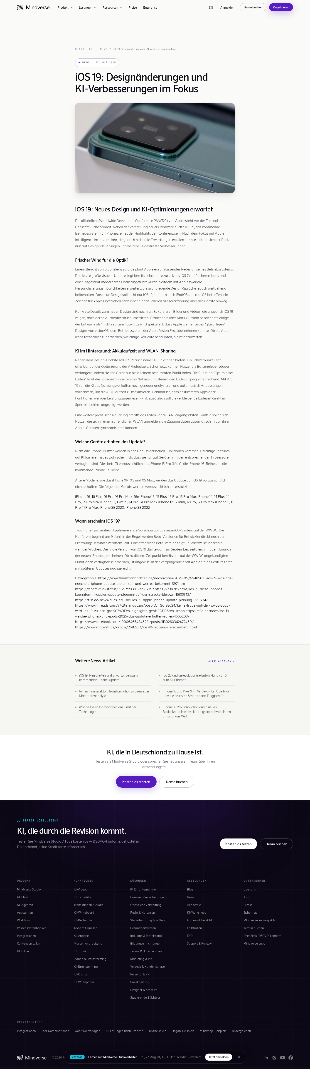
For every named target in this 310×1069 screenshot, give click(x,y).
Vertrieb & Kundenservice (147, 966)
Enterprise (150, 7)
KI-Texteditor (83, 897)
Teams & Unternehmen (146, 951)
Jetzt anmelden (219, 1057)
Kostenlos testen (238, 844)
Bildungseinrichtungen (145, 943)
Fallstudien (194, 928)
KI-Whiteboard (84, 912)
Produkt (63, 7)
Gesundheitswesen (143, 928)
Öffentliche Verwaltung (146, 905)
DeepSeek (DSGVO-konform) (263, 936)
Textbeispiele (157, 1031)
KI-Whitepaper (84, 982)
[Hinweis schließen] (239, 1057)
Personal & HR (140, 974)
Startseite (84, 49)
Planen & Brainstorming (90, 959)
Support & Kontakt (199, 943)
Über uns (250, 889)
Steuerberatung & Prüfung (148, 920)
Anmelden (227, 7)
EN (211, 7)
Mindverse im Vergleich (259, 920)
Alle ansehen (221, 661)
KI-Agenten (25, 905)
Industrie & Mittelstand (146, 936)
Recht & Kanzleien (142, 912)
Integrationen (26, 936)
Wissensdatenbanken (32, 928)
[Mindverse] (33, 7)
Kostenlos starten (136, 781)
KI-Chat (22, 897)
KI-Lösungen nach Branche (124, 1031)
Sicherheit (250, 912)
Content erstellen (28, 943)
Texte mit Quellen (85, 928)
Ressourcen (110, 7)
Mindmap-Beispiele (213, 1031)
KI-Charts (80, 974)
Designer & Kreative (143, 990)
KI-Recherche (83, 920)
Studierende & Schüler (145, 997)
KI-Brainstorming (86, 966)
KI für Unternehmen (143, 889)
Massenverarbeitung (88, 943)
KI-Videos (80, 889)
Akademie (194, 905)
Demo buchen (253, 7)
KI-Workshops (196, 912)
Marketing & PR (141, 959)
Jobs (247, 897)
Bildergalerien (241, 1031)
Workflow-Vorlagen (87, 1031)
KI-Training (81, 951)
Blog (190, 889)
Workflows (24, 920)
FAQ (190, 936)
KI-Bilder (23, 951)
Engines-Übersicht (199, 920)
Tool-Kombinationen (55, 1031)
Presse (248, 905)
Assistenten (25, 912)
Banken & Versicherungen (148, 897)
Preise (133, 7)
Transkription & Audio (88, 905)
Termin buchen (254, 928)
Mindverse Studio (29, 889)
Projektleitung (139, 982)
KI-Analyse (81, 936)
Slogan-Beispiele (183, 1031)
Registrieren (281, 7)
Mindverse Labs (254, 943)
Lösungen (85, 7)
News (104, 49)
